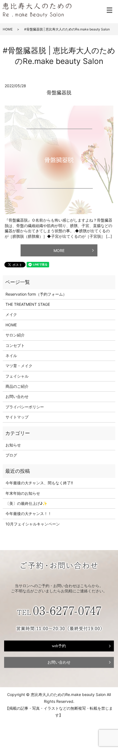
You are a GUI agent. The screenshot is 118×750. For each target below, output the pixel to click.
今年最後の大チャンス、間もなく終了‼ (39, 482)
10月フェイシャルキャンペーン (32, 524)
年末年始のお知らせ (22, 493)
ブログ (11, 455)
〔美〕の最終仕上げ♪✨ (26, 503)
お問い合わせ (17, 396)
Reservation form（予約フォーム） (36, 294)
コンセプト (15, 345)
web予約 (59, 646)
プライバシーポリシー (24, 406)
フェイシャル (17, 376)
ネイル (11, 355)
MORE (59, 250)
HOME (8, 29)
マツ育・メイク (18, 365)
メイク (11, 314)
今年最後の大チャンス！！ (28, 513)
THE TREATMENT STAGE (27, 304)
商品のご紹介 (17, 386)
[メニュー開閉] (109, 10)
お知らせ (13, 445)
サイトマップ (17, 417)
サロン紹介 (15, 335)
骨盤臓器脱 (59, 92)
